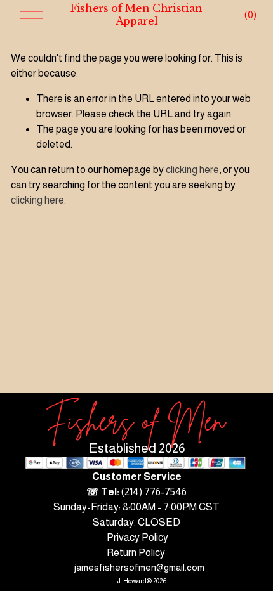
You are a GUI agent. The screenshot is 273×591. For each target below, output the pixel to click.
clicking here (192, 169)
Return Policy (136, 552)
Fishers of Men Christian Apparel (136, 14)
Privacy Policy (137, 537)
